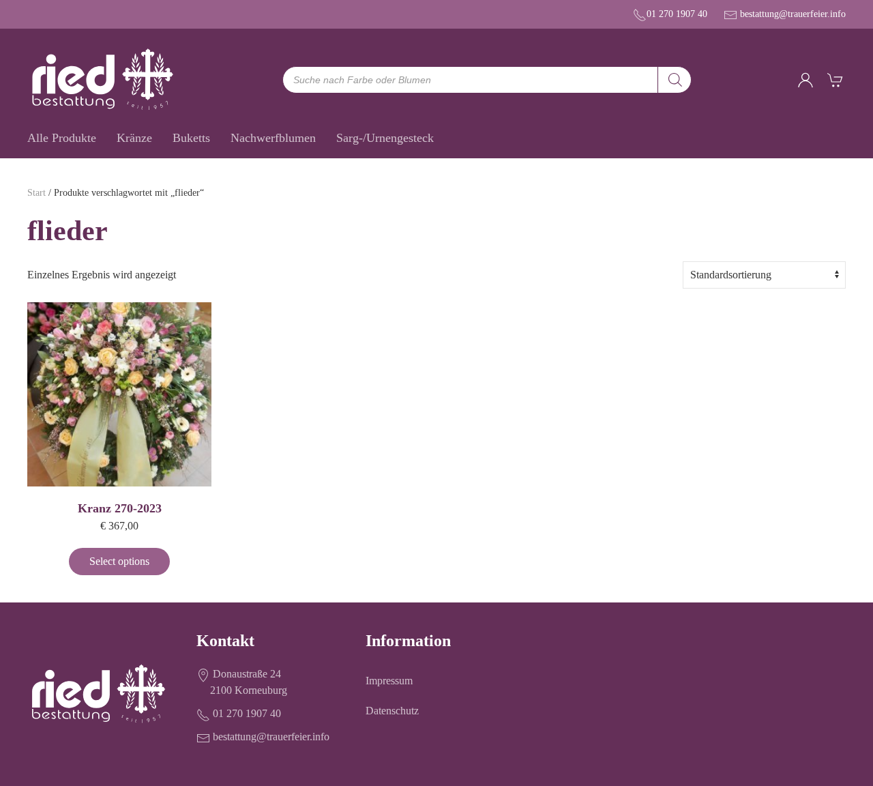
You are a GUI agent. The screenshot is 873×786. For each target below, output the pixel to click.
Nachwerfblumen (273, 138)
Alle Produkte (61, 138)
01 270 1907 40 (677, 14)
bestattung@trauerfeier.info (793, 14)
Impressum (389, 680)
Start (36, 193)
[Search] (674, 79)
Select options (119, 561)
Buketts (191, 138)
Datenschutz (392, 710)
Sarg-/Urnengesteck (385, 138)
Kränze (134, 138)
